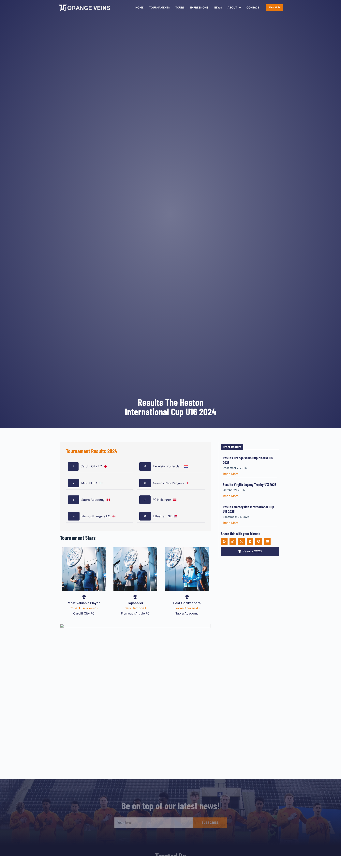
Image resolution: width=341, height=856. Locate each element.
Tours (180, 7)
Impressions (199, 7)
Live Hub (274, 7)
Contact (252, 7)
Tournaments (159, 7)
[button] (224, 541)
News (218, 7)
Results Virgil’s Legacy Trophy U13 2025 (249, 484)
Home (139, 7)
